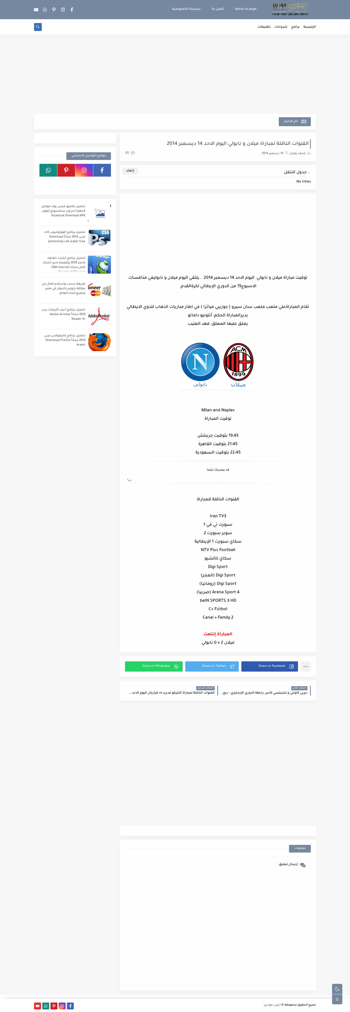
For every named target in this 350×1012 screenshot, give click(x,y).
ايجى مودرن (272, 1005)
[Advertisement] (175, 74)
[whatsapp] (45, 9)
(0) (127, 153)
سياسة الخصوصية (186, 9)
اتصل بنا (218, 9)
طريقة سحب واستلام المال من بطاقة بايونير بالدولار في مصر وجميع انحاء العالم (63, 289)
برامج (295, 27)
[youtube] (36, 9)
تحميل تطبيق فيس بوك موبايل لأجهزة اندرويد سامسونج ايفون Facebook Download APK (63, 211)
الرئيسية (309, 27)
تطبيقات (264, 27)
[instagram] (63, 9)
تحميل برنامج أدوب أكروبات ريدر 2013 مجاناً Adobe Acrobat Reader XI (63, 314)
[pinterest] (54, 9)
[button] (269, 666)
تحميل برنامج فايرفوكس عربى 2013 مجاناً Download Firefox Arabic (64, 340)
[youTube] (102, 183)
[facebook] (72, 9)
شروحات (280, 27)
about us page (245, 9)
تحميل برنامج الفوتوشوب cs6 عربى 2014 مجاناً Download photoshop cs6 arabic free (64, 237)
